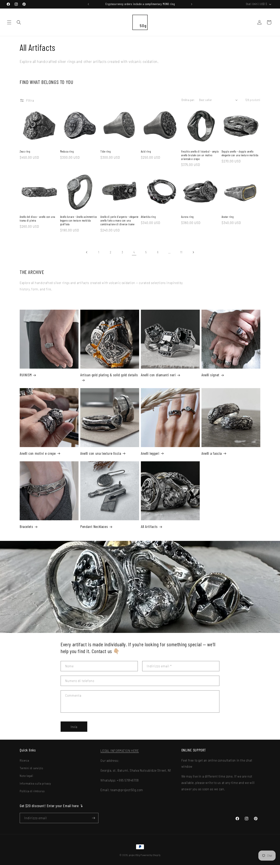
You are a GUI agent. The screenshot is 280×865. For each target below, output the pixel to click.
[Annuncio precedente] (88, 4)
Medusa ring (67, 151)
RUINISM (26, 374)
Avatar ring (228, 216)
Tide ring (105, 151)
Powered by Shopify (150, 855)
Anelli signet (210, 374)
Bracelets (26, 526)
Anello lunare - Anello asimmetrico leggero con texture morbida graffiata (78, 220)
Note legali (26, 776)
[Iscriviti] (93, 818)
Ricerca (24, 760)
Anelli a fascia (211, 453)
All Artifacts (149, 526)
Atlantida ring (148, 216)
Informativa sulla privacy (35, 783)
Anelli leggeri (150, 453)
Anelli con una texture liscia (100, 453)
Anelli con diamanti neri (158, 374)
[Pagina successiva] (193, 252)
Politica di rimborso (32, 791)
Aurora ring (187, 216)
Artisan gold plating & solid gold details (109, 374)
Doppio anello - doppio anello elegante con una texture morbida (240, 153)
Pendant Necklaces (94, 526)
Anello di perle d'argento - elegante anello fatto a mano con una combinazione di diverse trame (119, 220)
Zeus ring (25, 151)
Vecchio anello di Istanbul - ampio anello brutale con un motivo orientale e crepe (200, 155)
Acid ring (146, 151)
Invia (74, 727)
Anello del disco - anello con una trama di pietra (37, 218)
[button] (9, 22)
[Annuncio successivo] (191, 4)
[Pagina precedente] (87, 252)
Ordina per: (188, 100)
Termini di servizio (31, 768)
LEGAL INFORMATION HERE (119, 750)
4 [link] (134, 252)
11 (181, 252)
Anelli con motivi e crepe (38, 453)
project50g (134, 855)
